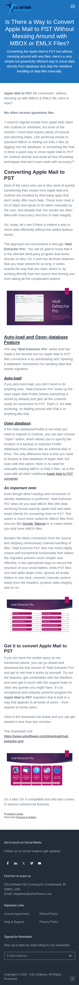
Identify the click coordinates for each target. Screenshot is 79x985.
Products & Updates (26, 817)
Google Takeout (34, 523)
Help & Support (14, 921)
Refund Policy (49, 913)
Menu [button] (69, 6)
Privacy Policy (49, 921)
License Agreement (16, 913)
